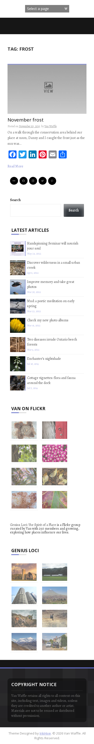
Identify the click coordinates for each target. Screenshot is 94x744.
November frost (26, 120)
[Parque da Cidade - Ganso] (54, 618)
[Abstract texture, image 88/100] (54, 430)
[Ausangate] (24, 641)
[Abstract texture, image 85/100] (54, 476)
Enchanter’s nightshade (44, 358)
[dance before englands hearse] (54, 641)
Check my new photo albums (47, 320)
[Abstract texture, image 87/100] (54, 453)
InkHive (45, 733)
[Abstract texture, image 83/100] (54, 499)
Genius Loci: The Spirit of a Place (33, 524)
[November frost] (47, 89)
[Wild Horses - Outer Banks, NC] (24, 618)
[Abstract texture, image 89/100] (24, 430)
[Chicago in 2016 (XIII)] (24, 595)
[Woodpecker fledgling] (24, 453)
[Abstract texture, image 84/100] (24, 499)
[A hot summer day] (54, 572)
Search (15, 200)
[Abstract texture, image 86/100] (24, 476)
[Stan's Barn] (24, 572)
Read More (15, 166)
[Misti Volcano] (54, 595)
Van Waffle (50, 126)
